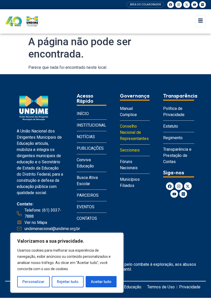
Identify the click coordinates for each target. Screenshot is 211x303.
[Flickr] (202, 4)
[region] (67, 263)
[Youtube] (194, 4)
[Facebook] (170, 4)
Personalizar (33, 282)
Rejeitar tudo (67, 282)
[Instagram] (178, 4)
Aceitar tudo (101, 282)
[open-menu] (200, 21)
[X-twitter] (186, 4)
